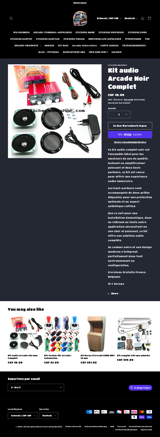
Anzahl (112, 108)
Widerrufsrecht (73, 426)
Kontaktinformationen (140, 426)
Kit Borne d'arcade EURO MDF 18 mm (98, 356)
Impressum (146, 430)
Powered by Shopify (52, 427)
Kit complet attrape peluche (133, 355)
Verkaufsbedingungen (126, 430)
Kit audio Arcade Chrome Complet (23, 356)
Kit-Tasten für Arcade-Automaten (58, 356)
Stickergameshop (32, 427)
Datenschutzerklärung (96, 426)
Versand (128, 99)
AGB (112, 426)
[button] (11, 18)
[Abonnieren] (60, 387)
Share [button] (114, 293)
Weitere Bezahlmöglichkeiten (130, 142)
